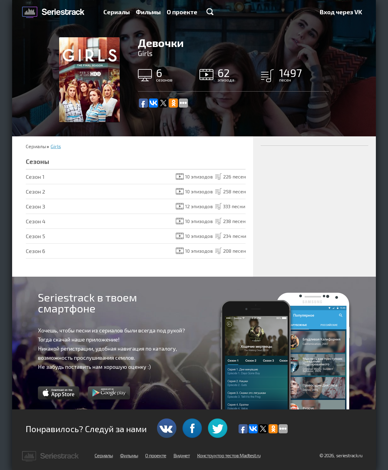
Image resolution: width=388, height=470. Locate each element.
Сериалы (116, 11)
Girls (56, 146)
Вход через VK (341, 11)
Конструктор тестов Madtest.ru (228, 455)
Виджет (181, 455)
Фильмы (148, 11)
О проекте (182, 11)
